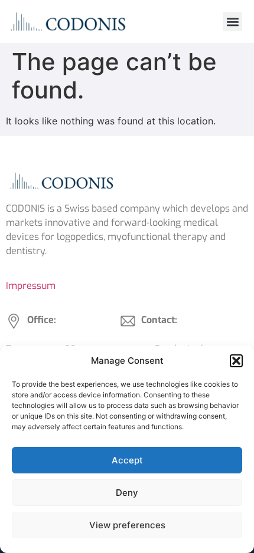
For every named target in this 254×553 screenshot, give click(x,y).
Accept (127, 460)
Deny (127, 492)
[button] (236, 361)
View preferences (127, 525)
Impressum (31, 285)
